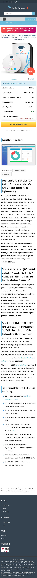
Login (4, 508)
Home (2, 23)
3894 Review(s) (14, 79)
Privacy (3, 538)
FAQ (4, 525)
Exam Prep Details (7, 170)
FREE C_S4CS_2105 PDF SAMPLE (18, 130)
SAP (7, 23)
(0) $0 (31, 19)
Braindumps (6, 505)
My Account (7, 2)
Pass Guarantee (6, 174)
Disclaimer (4, 535)
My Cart (16, 2)
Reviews (22, 170)
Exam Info (16, 170)
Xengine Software (21, 365)
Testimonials (6, 522)
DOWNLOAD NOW (18, 124)
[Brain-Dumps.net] (18, 7)
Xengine (15, 430)
